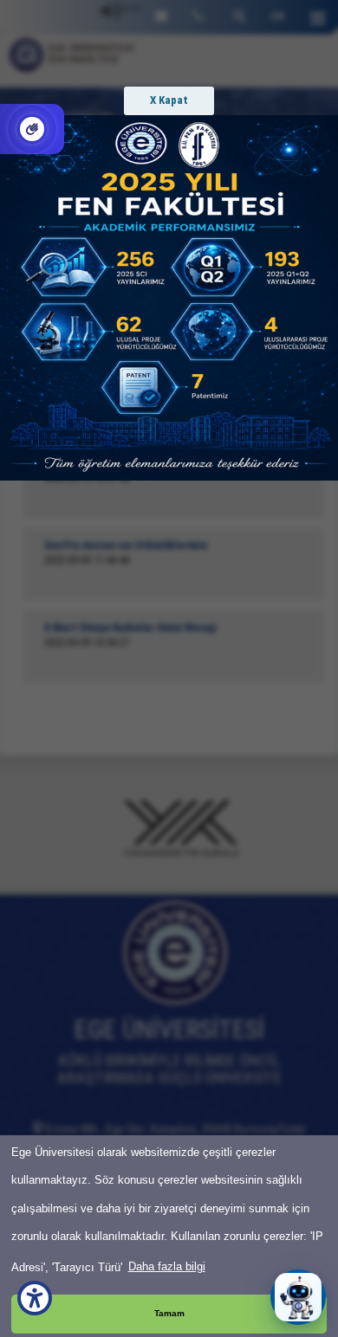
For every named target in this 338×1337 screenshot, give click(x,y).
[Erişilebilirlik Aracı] (34, 1298)
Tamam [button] (169, 1313)
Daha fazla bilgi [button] (166, 1266)
